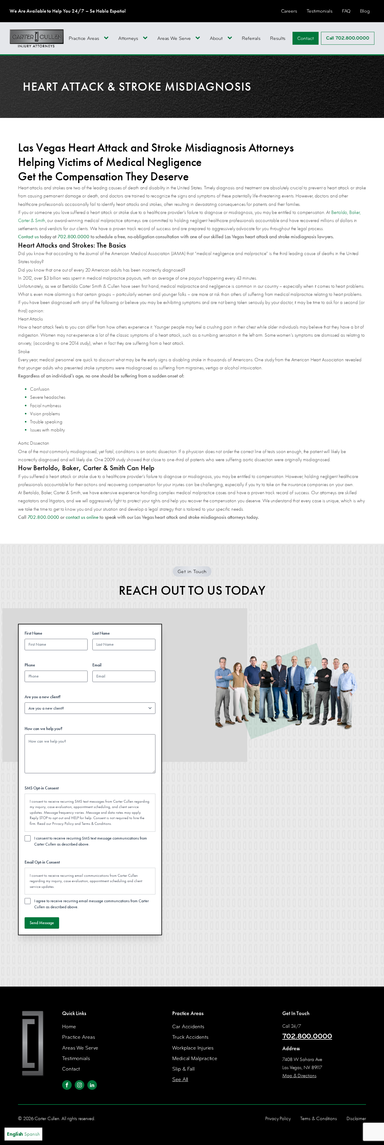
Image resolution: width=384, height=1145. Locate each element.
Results (277, 38)
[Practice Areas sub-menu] (107, 38)
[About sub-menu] (231, 38)
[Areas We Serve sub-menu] (198, 38)
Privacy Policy (63, 823)
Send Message (42, 922)
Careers (289, 11)
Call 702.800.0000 (347, 38)
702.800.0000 (307, 1036)
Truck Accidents (190, 1037)
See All (180, 1079)
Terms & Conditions (96, 823)
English (15, 1134)
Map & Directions (299, 1075)
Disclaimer (356, 1118)
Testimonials (319, 11)
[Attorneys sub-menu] (146, 38)
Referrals (251, 38)
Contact (305, 38)
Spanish (32, 1134)
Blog (365, 11)
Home (69, 1026)
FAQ (346, 11)
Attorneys (128, 38)
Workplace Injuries (193, 1048)
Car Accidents (188, 1026)
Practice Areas (84, 38)
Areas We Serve (174, 38)
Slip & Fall (183, 1069)
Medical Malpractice (194, 1058)
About (216, 38)
